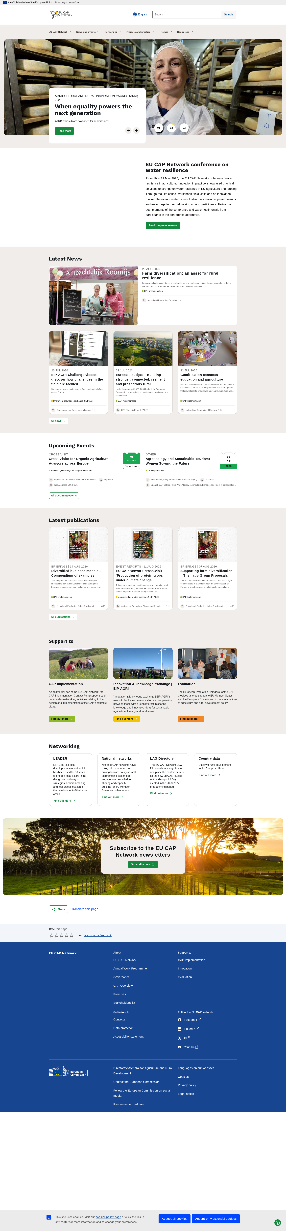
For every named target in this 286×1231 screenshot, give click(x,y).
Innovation (185, 968)
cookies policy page (108, 1217)
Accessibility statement (128, 1036)
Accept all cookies (174, 1218)
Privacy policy (187, 1085)
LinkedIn (191, 1029)
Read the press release (162, 225)
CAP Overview (123, 985)
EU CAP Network (58, 32)
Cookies (183, 1076)
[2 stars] (54, 935)
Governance (121, 977)
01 (158, 127)
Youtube (191, 1047)
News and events (86, 32)
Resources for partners (128, 1104)
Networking (111, 32)
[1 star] (51, 935)
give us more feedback (97, 935)
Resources (183, 32)
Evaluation (185, 977)
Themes (163, 32)
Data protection (123, 1028)
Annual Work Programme (130, 968)
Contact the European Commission (136, 1082)
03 (184, 127)
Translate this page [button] (84, 909)
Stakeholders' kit (124, 1002)
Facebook (192, 1019)
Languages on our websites (196, 1068)
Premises (119, 994)
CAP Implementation (191, 960)
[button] (64, 131)
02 (171, 127)
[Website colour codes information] (277, 1222)
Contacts (119, 1019)
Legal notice (186, 1094)
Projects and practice (138, 32)
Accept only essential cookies (216, 1218)
